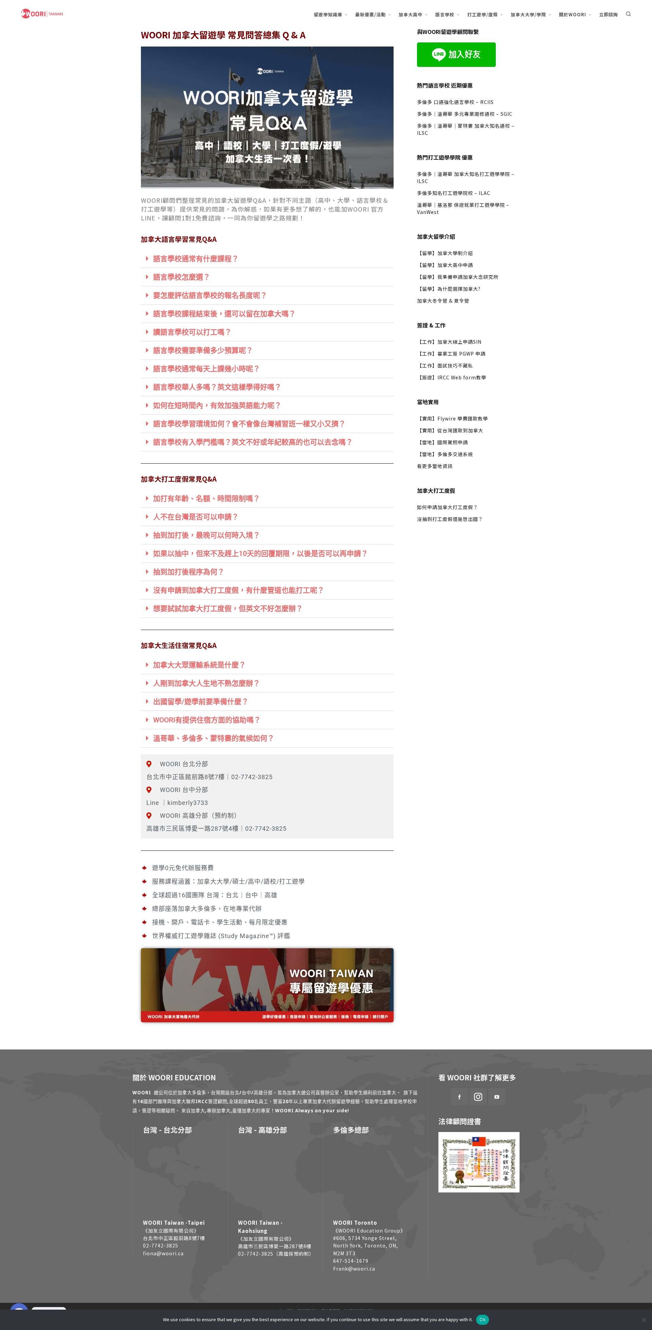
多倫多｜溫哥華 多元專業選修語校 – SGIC (464, 113)
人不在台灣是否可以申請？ (196, 517)
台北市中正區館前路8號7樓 (174, 1238)
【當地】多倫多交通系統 (445, 454)
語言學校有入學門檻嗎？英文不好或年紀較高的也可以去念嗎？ (253, 442)
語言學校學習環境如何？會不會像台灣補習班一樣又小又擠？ (249, 424)
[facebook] (459, 1096)
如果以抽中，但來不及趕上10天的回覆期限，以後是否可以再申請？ (260, 554)
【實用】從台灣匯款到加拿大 (450, 430)
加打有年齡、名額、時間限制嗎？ (206, 499)
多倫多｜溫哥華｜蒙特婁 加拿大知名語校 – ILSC (465, 129)
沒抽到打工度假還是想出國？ (450, 519)
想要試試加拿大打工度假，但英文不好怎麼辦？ (228, 609)
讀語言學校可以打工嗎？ (192, 332)
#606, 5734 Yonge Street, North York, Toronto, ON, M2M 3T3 (365, 1246)
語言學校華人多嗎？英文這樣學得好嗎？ (217, 387)
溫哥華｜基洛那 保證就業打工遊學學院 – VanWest (463, 208)
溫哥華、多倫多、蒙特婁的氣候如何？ (213, 738)
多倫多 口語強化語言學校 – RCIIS (455, 101)
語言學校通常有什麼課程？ (196, 259)
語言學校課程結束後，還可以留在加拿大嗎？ (224, 314)
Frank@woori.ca (354, 1268)
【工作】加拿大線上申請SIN (449, 341)
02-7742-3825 (160, 1245)
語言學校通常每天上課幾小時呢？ (206, 369)
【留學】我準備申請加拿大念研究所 (458, 276)
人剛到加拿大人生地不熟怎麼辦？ (206, 683)
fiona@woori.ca (163, 1253)
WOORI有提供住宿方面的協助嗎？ (207, 720)
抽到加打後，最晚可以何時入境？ (206, 535)
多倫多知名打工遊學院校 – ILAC (453, 193)
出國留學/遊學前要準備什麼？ (201, 702)
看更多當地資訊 (435, 466)
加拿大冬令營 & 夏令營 (443, 300)
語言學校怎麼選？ (181, 277)
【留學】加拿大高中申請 (445, 265)
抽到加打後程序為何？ (188, 572)
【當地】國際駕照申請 (442, 442)
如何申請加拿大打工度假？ (447, 507)
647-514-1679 (350, 1260)
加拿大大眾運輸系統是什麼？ (199, 665)
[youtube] (496, 1096)
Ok (482, 1319)
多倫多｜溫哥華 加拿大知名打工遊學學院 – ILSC (465, 177)
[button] (267, 259)
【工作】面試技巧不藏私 (445, 365)
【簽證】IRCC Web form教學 (451, 377)
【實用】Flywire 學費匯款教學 (452, 418)
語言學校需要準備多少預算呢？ (203, 350)
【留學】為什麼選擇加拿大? (449, 288)
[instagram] (478, 1096)
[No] (643, 1319)
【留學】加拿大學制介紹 (445, 253)
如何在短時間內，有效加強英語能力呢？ (217, 405)
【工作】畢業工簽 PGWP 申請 (451, 353)
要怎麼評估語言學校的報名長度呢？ (210, 295)
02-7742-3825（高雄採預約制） (276, 1253)
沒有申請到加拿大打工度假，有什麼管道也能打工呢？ (238, 590)
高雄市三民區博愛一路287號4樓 (274, 1246)
